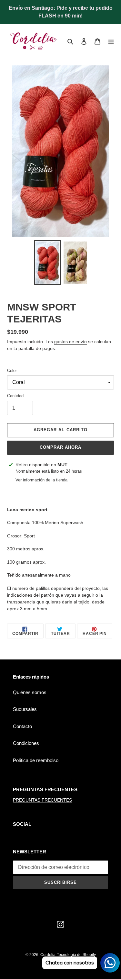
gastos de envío (70, 341)
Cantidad (15, 395)
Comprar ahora (61, 447)
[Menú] (111, 41)
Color (12, 370)
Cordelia (47, 954)
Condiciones (26, 743)
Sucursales (25, 709)
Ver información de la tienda (41, 480)
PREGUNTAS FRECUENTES (42, 800)
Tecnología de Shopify (76, 954)
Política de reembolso (35, 760)
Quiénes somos (29, 692)
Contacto (22, 726)
